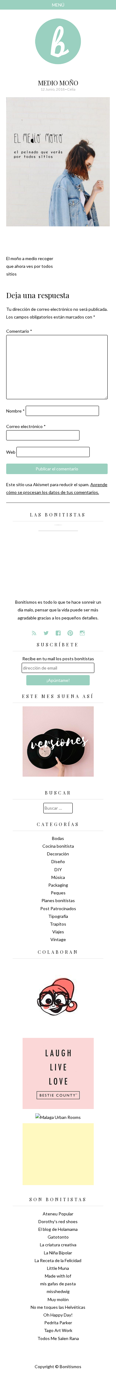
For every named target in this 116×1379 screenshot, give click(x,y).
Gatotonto (58, 1237)
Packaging (58, 885)
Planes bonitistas (58, 900)
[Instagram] (82, 633)
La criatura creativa (58, 1244)
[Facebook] (58, 633)
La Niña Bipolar (58, 1252)
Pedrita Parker (58, 1322)
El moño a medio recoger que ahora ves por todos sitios (29, 266)
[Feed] (34, 633)
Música (58, 877)
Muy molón (58, 1299)
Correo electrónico (26, 426)
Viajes (58, 931)
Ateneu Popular (58, 1213)
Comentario (19, 331)
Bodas (58, 838)
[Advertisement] (58, 1154)
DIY (58, 869)
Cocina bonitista (58, 846)
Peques (58, 892)
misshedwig (58, 1291)
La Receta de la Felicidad (58, 1260)
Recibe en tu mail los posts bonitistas (58, 658)
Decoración (58, 853)
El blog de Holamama (58, 1229)
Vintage (58, 939)
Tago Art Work (58, 1330)
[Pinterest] (70, 633)
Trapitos (58, 924)
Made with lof (58, 1275)
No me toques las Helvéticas (58, 1307)
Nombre (15, 410)
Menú (58, 4)
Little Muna (58, 1268)
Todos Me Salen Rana (58, 1338)
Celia (71, 89)
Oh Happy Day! (58, 1314)
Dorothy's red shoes (58, 1221)
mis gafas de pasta (58, 1283)
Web (10, 452)
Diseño (58, 861)
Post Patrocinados (58, 908)
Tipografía (58, 916)
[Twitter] (46, 633)
